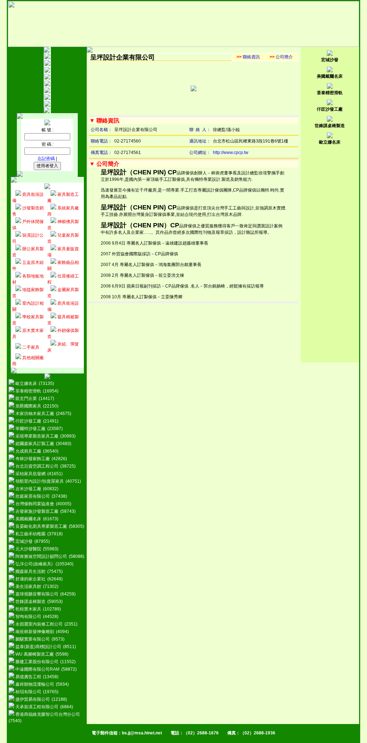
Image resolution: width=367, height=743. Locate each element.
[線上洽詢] (47, 105)
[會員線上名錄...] (47, 78)
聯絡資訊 (248, 56)
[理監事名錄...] (47, 71)
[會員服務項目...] (47, 84)
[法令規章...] (47, 91)
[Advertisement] (329, 255)
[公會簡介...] (47, 64)
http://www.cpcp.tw (230, 152)
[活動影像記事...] (47, 98)
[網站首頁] (47, 57)
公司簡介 (281, 56)
